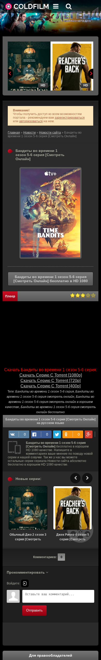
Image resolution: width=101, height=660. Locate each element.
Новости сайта (50, 132)
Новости (29, 132)
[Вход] (25, 583)
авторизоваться (31, 121)
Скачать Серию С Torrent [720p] (50, 380)
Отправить (34, 610)
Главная (14, 132)
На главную (27, 6)
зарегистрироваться (70, 117)
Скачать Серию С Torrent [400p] (50, 386)
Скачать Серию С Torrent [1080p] (50, 375)
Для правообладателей (50, 655)
